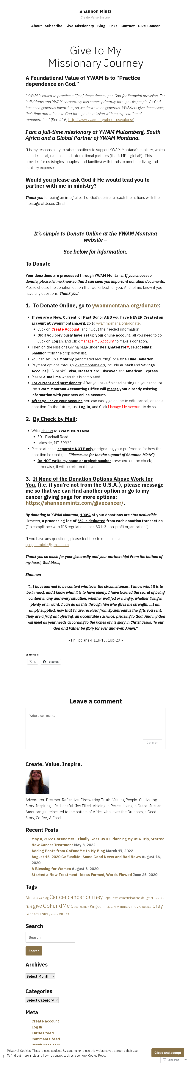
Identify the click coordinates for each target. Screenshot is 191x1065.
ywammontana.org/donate (125, 305)
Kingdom (97, 906)
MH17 (116, 907)
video (64, 913)
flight (29, 906)
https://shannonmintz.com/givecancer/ (75, 502)
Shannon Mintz (95, 11)
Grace (75, 906)
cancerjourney (85, 896)
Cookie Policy (97, 1055)
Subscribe (53, 25)
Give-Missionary (79, 25)
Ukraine (54, 914)
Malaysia (109, 907)
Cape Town (111, 898)
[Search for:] (50, 937)
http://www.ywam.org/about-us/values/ (100, 119)
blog (46, 898)
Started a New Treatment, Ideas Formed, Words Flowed (82, 874)
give (37, 906)
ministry (125, 906)
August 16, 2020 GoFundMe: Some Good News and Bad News (86, 856)
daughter (147, 898)
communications (129, 898)
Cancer (58, 896)
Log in (37, 1027)
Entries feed (43, 1033)
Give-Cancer (149, 25)
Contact (127, 25)
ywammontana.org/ (112, 323)
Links (113, 25)
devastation (159, 898)
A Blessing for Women (51, 868)
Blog (101, 25)
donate (134, 323)
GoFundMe (56, 905)
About (36, 25)
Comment (152, 742)
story (46, 913)
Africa (30, 897)
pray (157, 905)
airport (39, 898)
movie (136, 906)
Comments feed (46, 1038)
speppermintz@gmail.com (47, 544)
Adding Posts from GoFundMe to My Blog (68, 850)
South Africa (33, 914)
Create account (45, 1021)
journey (84, 906)
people (146, 906)
